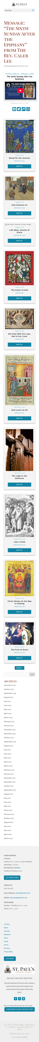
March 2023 (8, 718)
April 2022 (8, 762)
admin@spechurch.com (23, 893)
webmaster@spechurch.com (13, 66)
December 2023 (10, 685)
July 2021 (7, 798)
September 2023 (10, 693)
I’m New (7, 924)
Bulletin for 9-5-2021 (19, 412)
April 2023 (8, 713)
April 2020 (8, 834)
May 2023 (7, 709)
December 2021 (9, 778)
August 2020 (8, 822)
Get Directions (12, 878)
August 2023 (8, 697)
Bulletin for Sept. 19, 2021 (19, 544)
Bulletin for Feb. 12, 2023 (20, 103)
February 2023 (9, 722)
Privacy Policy (8, 952)
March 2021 (8, 810)
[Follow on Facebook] (15, 998)
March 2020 (8, 838)
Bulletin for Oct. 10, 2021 (19, 652)
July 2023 (7, 701)
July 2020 (7, 826)
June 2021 (7, 802)
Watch (19, 166)
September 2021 (10, 790)
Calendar (7, 931)
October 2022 (9, 738)
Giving (6, 941)
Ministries (7, 934)
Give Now (10, 959)
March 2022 (8, 766)
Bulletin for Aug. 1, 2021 (19, 160)
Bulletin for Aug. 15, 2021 (19, 235)
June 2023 (7, 705)
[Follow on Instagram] (23, 998)
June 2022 (7, 754)
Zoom (18, 868)
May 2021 (7, 806)
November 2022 (10, 734)
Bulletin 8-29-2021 (19, 339)
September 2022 (10, 742)
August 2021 (8, 794)
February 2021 (9, 814)
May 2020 (7, 830)
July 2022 (7, 750)
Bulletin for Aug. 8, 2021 (19, 207)
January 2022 (9, 774)
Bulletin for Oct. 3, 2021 (19, 606)
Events (6, 945)
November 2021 (10, 782)
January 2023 (9, 726)
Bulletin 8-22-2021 (19, 292)
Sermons (7, 948)
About (6, 927)
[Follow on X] (19, 998)
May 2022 (7, 758)
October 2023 (9, 689)
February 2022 (9, 770)
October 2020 (9, 818)
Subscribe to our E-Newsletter (19, 1009)
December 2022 (10, 730)
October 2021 (9, 786)
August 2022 (8, 746)
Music (6, 938)
